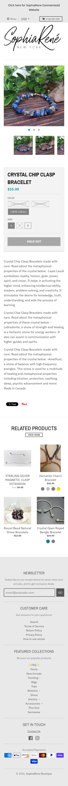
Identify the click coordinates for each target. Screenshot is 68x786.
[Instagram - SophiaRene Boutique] (37, 738)
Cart (53, 18)
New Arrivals (34, 673)
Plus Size (34, 707)
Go (60, 592)
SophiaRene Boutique (39, 773)
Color (11, 198)
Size (10, 219)
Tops (34, 686)
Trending (33, 678)
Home (34, 669)
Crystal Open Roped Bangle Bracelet (50, 530)
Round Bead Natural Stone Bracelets (17, 530)
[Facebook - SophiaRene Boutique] (30, 738)
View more (34, 435)
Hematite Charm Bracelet (50, 478)
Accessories (33, 703)
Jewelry (32, 699)
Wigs (34, 682)
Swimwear (34, 712)
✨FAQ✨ (34, 665)
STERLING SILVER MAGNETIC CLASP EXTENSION (17, 480)
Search (34, 622)
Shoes (34, 695)
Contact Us (34, 731)
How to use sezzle (34, 639)
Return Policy (34, 630)
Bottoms (33, 690)
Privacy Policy (34, 634)
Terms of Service (34, 626)
